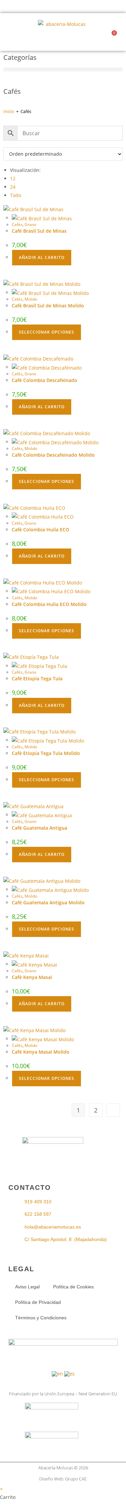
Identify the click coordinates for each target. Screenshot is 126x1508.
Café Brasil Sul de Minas (39, 231)
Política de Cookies (73, 1286)
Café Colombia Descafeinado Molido (53, 455)
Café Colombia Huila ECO (40, 529)
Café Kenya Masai (32, 977)
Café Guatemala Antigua (39, 828)
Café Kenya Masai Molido (41, 1052)
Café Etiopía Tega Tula (37, 678)
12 (12, 178)
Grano (30, 224)
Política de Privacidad (38, 1302)
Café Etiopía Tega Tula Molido (46, 753)
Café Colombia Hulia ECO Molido (49, 604)
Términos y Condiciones (41, 1317)
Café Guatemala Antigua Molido (48, 902)
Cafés (17, 224)
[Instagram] (72, 1157)
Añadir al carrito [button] (42, 257)
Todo (15, 195)
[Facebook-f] (54, 1157)
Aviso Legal (27, 1286)
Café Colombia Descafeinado (44, 380)
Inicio (8, 111)
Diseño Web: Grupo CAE (63, 1479)
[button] (12, 32)
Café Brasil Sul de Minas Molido (48, 305)
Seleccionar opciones (46, 332)
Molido (31, 299)
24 (12, 187)
